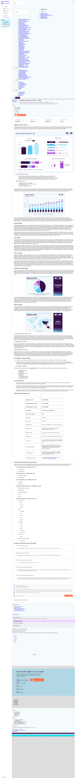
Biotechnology (21, 43)
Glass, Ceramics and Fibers (23, 41)
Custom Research (17, 720)
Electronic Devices (22, 22)
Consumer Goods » (44, 13)
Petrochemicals (21, 65)
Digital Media (21, 54)
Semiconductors (21, 23)
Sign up (17, 97)
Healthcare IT (21, 45)
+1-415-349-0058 (15, 730)
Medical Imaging (22, 47)
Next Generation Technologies (24, 57)
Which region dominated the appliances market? (24, 560)
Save (15, 639)
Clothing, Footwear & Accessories (46, 15)
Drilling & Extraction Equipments (25, 61)
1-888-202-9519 (22, 730)
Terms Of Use (16, 714)
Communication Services (23, 53)
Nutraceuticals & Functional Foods (25, 33)
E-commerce (43, 298)
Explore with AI (5, 25)
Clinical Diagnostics (22, 44)
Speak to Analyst (69, 595)
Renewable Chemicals (23, 28)
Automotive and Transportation (24, 51)
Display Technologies (22, 20)
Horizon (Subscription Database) (20, 723)
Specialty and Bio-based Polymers (25, 29)
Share (15, 635)
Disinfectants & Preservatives (24, 60)
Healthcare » (21, 42)
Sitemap (15, 715)
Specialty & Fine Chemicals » (24, 25)
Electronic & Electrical (44, 17)
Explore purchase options (51, 458)
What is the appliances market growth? (22, 552)
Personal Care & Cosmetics (23, 64)
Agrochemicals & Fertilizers (24, 59)
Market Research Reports (23, 75)
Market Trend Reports (22, 76)
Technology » (21, 50)
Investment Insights (22, 74)
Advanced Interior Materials (24, 36)
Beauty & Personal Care (45, 14)
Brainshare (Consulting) (18, 719)
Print (15, 641)
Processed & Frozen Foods (23, 34)
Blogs (20, 95)
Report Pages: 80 (17, 607)
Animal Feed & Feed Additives (24, 31)
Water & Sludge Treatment (23, 67)
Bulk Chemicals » (22, 58)
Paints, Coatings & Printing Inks (24, 63)
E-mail (15, 637)
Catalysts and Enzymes (23, 26)
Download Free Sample (38, 680)
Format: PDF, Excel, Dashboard (19, 608)
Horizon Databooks (22, 73)
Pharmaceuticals (21, 48)
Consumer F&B (43, 16)
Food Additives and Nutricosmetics (25, 27)
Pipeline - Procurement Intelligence (25, 77)
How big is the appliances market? (22, 545)
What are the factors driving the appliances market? (24, 575)
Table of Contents (17, 109)
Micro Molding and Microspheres (24, 38)
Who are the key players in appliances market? (24, 567)
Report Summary (18, 107)
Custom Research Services (23, 71)
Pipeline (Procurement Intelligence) (20, 721)
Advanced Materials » (22, 35)
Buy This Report (16, 625)
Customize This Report (23, 680)
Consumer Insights (22, 72)
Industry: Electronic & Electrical (19, 610)
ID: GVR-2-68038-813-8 (18, 606)
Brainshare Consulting (23, 70)
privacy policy (55, 632)
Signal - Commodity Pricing (24, 78)
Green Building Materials (23, 37)
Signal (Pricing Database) (18, 722)
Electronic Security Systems (23, 21)
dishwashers (72, 225)
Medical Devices (22, 46)
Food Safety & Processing (23, 32)
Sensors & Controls (22, 24)
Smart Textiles (21, 40)
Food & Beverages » (22, 30)
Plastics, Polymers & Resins (23, 66)
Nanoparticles (21, 39)
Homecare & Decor (44, 18)
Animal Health (21, 49)
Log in (17, 96)
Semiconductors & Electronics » (24, 19)
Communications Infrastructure (24, 52)
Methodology (17, 112)
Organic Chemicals (22, 62)
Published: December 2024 (18, 609)
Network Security (22, 56)
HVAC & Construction (23, 55)
